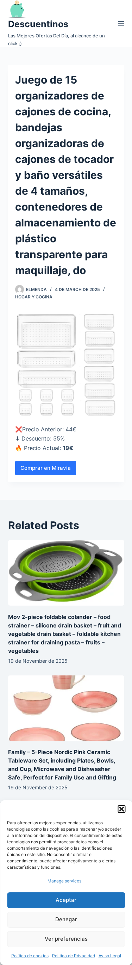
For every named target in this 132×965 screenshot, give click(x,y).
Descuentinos (38, 24)
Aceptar (66, 900)
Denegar (66, 919)
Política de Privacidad (73, 955)
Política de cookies (30, 955)
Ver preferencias (66, 938)
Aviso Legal (110, 955)
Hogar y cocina (33, 296)
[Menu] (121, 23)
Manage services (64, 881)
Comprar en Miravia (45, 468)
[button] (121, 809)
